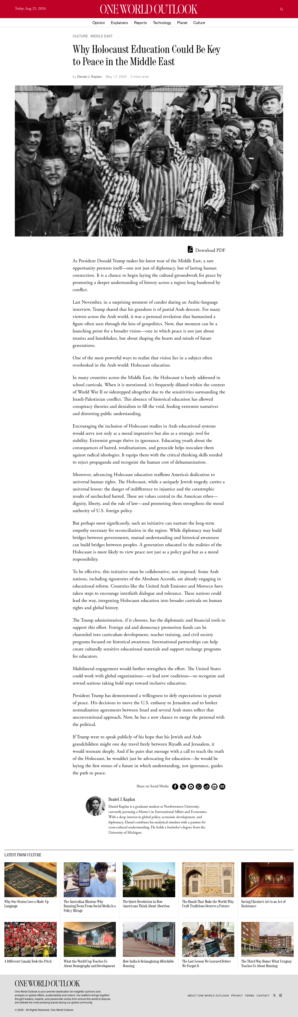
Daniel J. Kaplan (89, 76)
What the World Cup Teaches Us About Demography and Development (89, 963)
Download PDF (209, 250)
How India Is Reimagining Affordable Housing (148, 963)
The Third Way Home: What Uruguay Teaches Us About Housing (266, 963)
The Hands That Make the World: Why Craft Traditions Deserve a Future (208, 903)
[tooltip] (175, 787)
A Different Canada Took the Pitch (28, 961)
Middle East (102, 36)
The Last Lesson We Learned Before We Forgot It (206, 963)
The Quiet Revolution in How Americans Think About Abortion (146, 903)
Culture (80, 36)
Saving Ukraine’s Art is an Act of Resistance (263, 903)
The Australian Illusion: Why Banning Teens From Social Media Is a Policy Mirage (90, 906)
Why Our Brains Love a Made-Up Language (26, 903)
